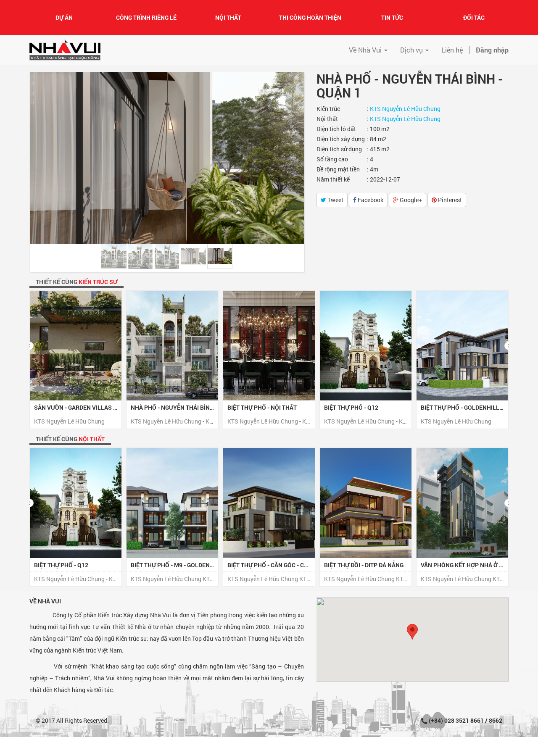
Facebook (369, 200)
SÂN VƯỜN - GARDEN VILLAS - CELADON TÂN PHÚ (101, 407)
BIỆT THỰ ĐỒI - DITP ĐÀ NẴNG (364, 565)
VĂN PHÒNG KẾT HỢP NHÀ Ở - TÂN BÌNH (474, 565)
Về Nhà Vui (45, 601)
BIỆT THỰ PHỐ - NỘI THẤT (262, 407)
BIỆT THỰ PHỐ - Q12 (351, 407)
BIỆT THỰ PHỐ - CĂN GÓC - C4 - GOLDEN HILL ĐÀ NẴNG (300, 565)
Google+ (410, 200)
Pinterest (449, 200)
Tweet (334, 200)
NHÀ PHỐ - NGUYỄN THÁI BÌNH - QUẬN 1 (185, 407)
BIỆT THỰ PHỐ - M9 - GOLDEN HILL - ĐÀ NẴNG (192, 565)
